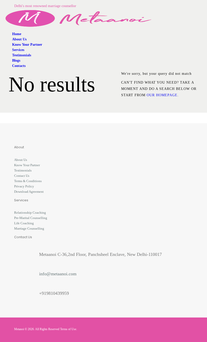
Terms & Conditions (28, 181)
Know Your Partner (27, 165)
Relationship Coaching (30, 212)
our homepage (162, 95)
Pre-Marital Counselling (30, 218)
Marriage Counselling (29, 228)
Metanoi (19, 329)
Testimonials (23, 170)
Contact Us (21, 176)
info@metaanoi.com (57, 273)
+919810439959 (54, 293)
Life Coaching (24, 223)
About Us (20, 160)
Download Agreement (29, 191)
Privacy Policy (24, 186)
